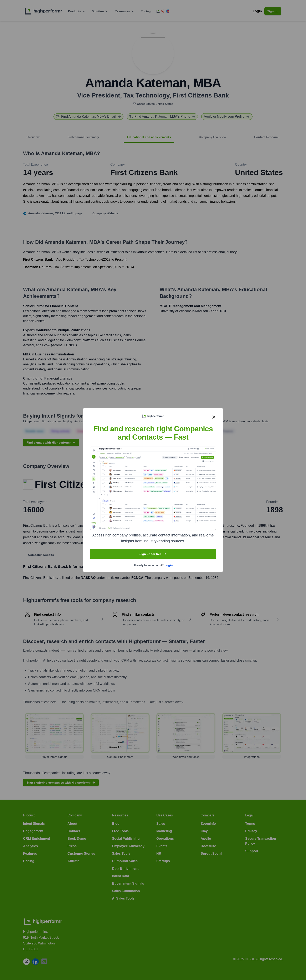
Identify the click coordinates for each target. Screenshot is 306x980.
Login (168, 565)
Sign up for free (150, 554)
